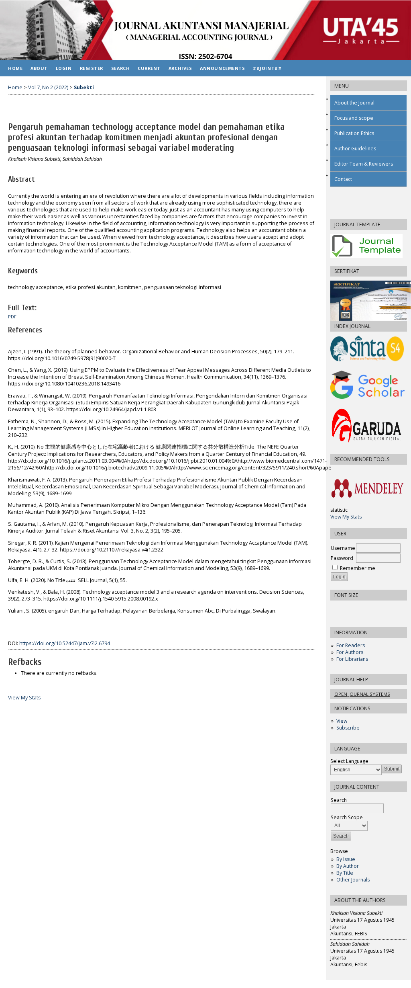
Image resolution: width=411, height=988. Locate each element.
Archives (180, 68)
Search (120, 68)
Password (342, 558)
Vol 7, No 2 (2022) (48, 87)
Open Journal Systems (362, 694)
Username (343, 548)
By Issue (345, 859)
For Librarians (352, 659)
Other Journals (353, 879)
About (39, 68)
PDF (12, 317)
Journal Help (351, 679)
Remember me (357, 568)
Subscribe (348, 727)
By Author (347, 866)
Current (149, 68)
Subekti (84, 87)
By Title (344, 872)
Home (15, 68)
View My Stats (346, 516)
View (341, 720)
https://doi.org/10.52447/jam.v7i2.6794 (64, 643)
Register (91, 68)
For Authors (349, 652)
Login (64, 68)
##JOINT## (267, 68)
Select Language (349, 761)
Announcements (222, 68)
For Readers (350, 645)
